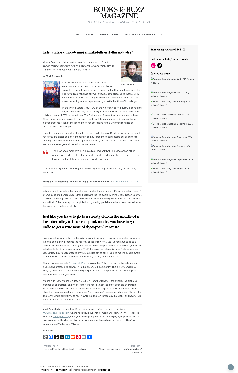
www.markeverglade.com (56, 312)
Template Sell (103, 369)
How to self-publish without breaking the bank (64, 349)
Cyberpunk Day (77, 263)
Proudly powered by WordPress (55, 369)
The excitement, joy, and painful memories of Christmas (120, 351)
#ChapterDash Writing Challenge (144, 34)
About (89, 34)
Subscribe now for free (125, 181)
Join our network (109, 34)
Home (78, 34)
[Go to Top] (231, 367)
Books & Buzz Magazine (119, 13)
